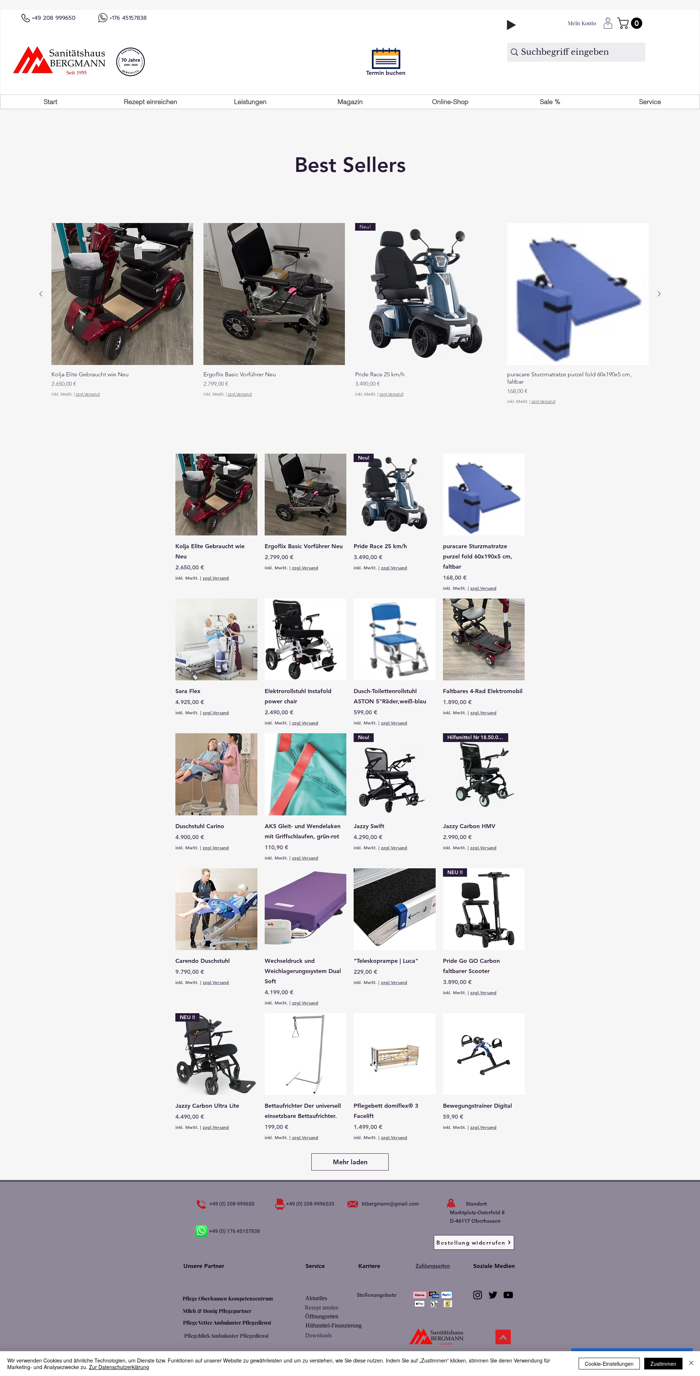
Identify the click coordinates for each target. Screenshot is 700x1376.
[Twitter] (493, 1295)
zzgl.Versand (88, 394)
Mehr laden (350, 1162)
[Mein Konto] (608, 23)
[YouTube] (508, 1295)
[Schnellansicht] (122, 294)
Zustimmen (663, 1363)
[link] (631, 23)
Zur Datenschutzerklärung (119, 1367)
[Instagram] (477, 1295)
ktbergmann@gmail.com (390, 1204)
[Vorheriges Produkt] (40, 293)
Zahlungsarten (433, 1265)
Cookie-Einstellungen (609, 1363)
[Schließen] (691, 1363)
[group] (350, 313)
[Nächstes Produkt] (659, 293)
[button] (250, 102)
